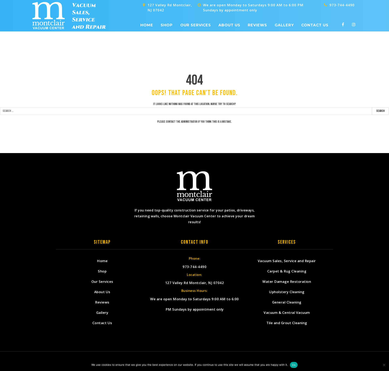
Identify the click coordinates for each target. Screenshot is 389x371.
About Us (229, 25)
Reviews (257, 25)
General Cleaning (286, 302)
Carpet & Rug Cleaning (287, 271)
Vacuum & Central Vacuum (287, 312)
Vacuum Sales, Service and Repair (287, 260)
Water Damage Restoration (286, 281)
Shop (167, 25)
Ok (294, 365)
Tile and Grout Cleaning (286, 323)
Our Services (195, 25)
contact (170, 122)
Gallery (284, 25)
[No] (384, 365)
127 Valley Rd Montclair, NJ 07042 (194, 282)
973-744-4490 (342, 5)
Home (146, 25)
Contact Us (314, 25)
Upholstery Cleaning (287, 292)
